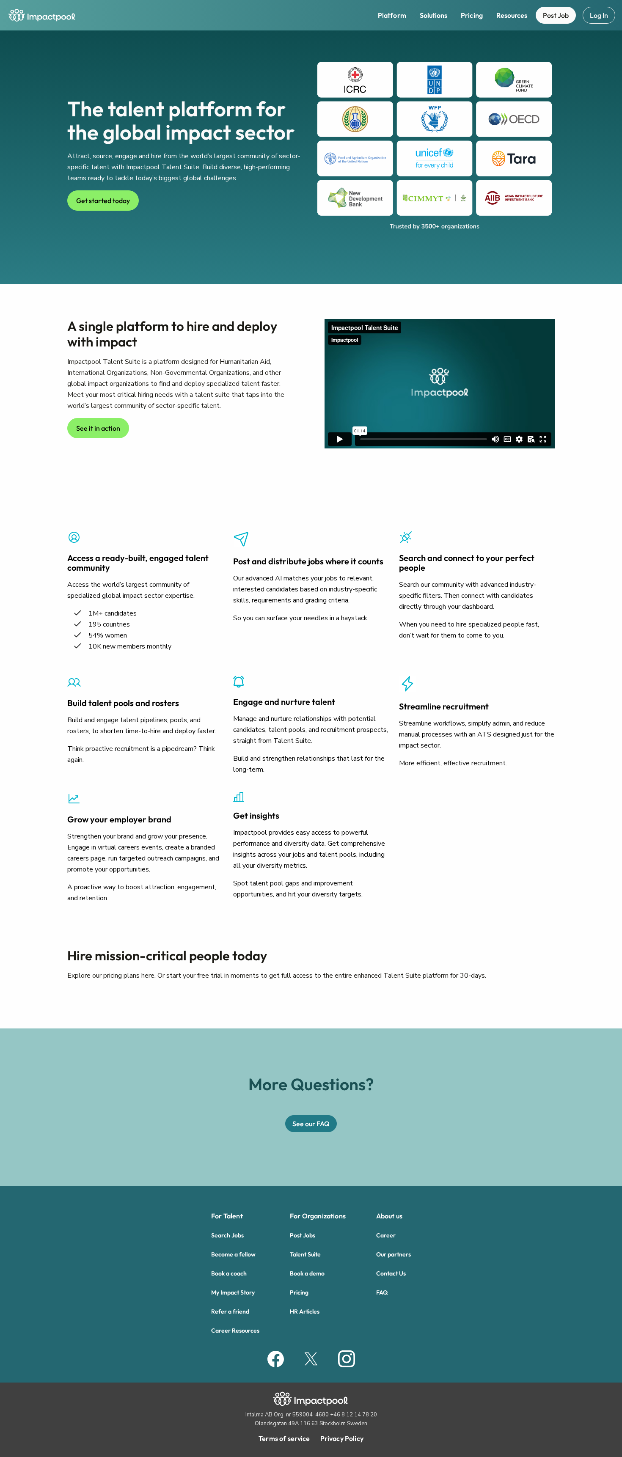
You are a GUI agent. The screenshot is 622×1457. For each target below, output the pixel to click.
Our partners (393, 1254)
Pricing (472, 15)
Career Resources (235, 1330)
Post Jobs (302, 1235)
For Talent (227, 1216)
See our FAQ (311, 1123)
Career (386, 1235)
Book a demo (307, 1273)
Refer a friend (230, 1311)
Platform (392, 15)
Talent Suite (305, 1254)
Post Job (556, 15)
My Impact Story (233, 1292)
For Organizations (318, 1216)
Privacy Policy (341, 1438)
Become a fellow (233, 1254)
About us (389, 1216)
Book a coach (229, 1273)
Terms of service (284, 1438)
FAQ (382, 1292)
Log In (599, 15)
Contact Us (391, 1273)
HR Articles (304, 1311)
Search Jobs (227, 1235)
